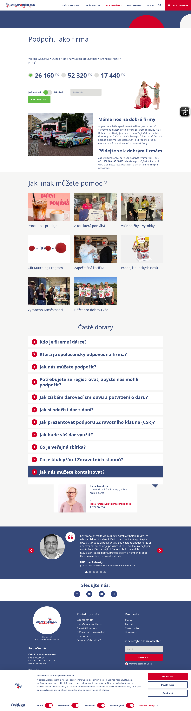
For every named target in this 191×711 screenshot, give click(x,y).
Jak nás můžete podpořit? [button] (68, 367)
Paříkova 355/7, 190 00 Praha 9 (91, 632)
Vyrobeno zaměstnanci (45, 309)
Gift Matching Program (45, 267)
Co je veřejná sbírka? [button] (63, 447)
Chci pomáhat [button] (113, 5)
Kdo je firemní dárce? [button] (63, 342)
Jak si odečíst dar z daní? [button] (67, 410)
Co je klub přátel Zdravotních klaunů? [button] (81, 459)
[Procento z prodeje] (49, 219)
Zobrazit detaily (147, 705)
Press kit (129, 624)
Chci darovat (180, 5)
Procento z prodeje (42, 225)
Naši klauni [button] (92, 5)
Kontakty (129, 620)
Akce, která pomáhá (89, 225)
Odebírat (143, 657)
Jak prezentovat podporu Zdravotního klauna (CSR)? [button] (97, 422)
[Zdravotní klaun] (20, 4)
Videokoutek (131, 632)
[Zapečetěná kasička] (95, 261)
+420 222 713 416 (85, 620)
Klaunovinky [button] (135, 5)
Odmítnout (167, 693)
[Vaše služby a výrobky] (142, 219)
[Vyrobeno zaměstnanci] (49, 303)
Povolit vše (167, 676)
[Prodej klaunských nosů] (142, 261)
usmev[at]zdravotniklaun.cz (90, 624)
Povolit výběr (167, 685)
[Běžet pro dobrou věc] (95, 303)
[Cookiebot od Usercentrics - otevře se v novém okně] (18, 705)
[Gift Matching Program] (49, 261)
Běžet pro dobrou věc (91, 309)
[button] (159, 5)
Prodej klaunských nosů (139, 267)
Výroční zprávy (132, 628)
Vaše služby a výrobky (138, 225)
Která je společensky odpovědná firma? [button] (83, 354)
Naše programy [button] (71, 5)
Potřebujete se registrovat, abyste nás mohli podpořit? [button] (89, 382)
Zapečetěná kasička (89, 267)
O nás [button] (150, 5)
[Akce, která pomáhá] (95, 219)
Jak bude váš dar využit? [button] (66, 435)
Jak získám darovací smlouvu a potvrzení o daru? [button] (94, 397)
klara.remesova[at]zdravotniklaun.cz (110, 503)
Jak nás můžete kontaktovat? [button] (72, 472)
